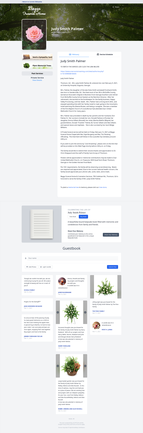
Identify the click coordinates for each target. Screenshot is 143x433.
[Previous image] (58, 312)
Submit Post (112, 267)
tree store (103, 187)
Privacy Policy (66, 424)
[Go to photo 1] (70, 322)
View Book (72, 217)
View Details (37, 80)
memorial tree (73, 187)
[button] (71, 312)
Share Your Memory (110, 235)
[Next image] (85, 312)
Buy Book (83, 217)
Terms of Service (76, 424)
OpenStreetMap (73, 427)
